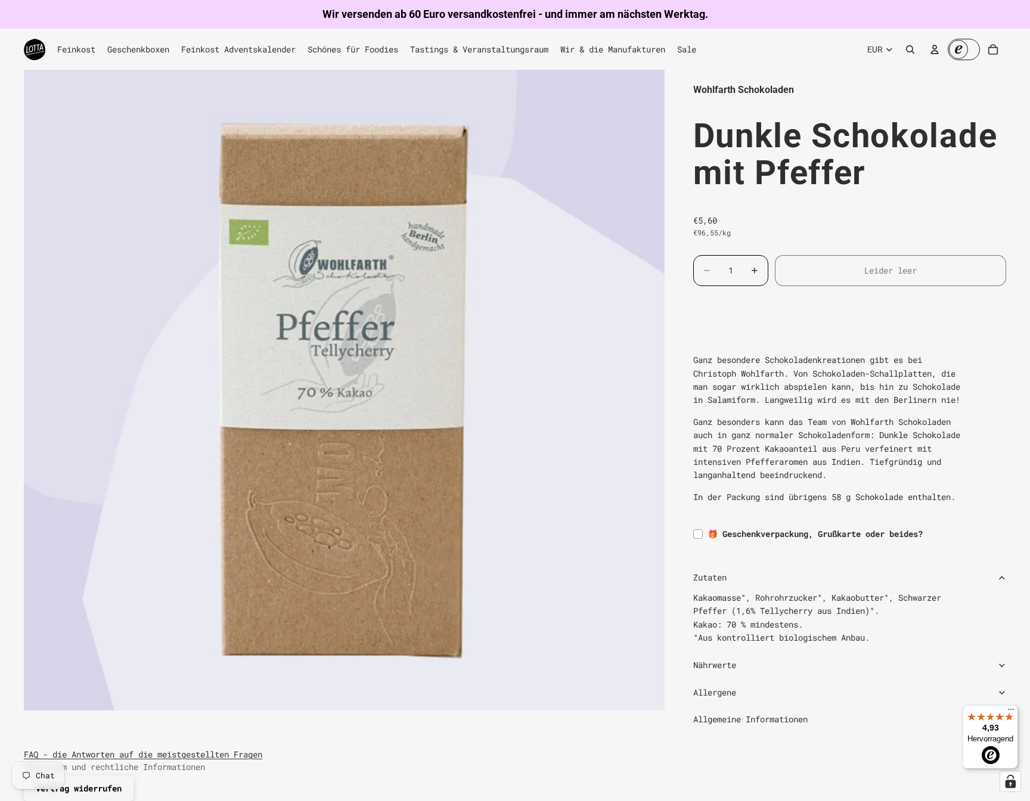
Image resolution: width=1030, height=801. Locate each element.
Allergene (714, 692)
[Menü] (1011, 712)
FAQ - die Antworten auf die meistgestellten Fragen (143, 754)
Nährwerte (714, 664)
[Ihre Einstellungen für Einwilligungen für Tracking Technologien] (1010, 781)
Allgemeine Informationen (750, 719)
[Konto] (935, 49)
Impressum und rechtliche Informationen (114, 766)
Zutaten (710, 577)
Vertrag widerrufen (79, 788)
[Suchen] (910, 49)
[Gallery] (344, 390)
